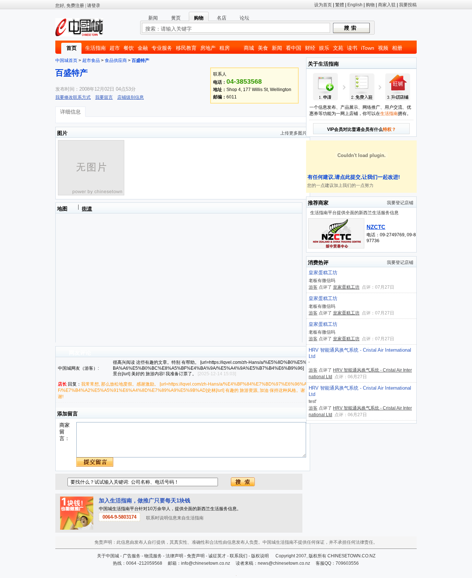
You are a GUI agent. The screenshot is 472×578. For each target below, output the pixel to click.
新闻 (277, 48)
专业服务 (162, 48)
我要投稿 (408, 4)
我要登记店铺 (400, 202)
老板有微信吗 (322, 280)
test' (312, 401)
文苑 (338, 48)
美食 (263, 48)
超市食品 (91, 60)
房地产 (208, 48)
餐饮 (129, 48)
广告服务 (131, 555)
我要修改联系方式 (73, 97)
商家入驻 (387, 4)
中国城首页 (66, 60)
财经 (310, 48)
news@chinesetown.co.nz (284, 563)
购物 (370, 4)
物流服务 (153, 555)
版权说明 (260, 555)
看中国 (293, 48)
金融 (143, 48)
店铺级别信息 (130, 97)
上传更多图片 (293, 133)
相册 (397, 48)
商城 (249, 48)
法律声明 (174, 555)
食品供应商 (116, 60)
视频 (383, 48)
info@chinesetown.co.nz (205, 563)
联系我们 (238, 555)
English (354, 4)
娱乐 (324, 48)
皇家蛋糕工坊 (323, 272)
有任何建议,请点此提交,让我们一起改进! (353, 177)
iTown (367, 48)
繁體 (339, 4)
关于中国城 (108, 555)
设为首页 (323, 4)
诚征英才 (217, 555)
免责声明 (196, 555)
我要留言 (104, 97)
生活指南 (95, 48)
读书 (352, 48)
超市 (115, 48)
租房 (224, 48)
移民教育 (186, 48)
